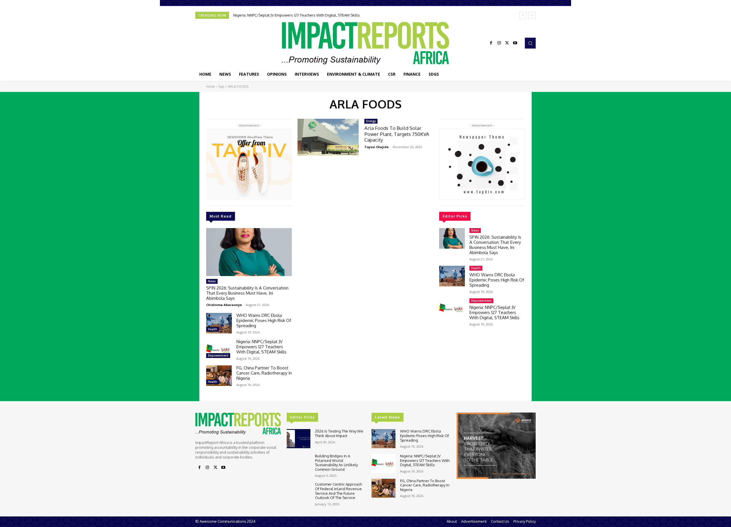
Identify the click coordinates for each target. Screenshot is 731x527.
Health (212, 329)
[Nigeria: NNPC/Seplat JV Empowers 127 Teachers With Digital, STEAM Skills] (219, 349)
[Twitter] (507, 43)
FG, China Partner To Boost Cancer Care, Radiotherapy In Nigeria (264, 373)
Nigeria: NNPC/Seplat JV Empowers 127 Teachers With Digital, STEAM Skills (296, 15)
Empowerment (218, 355)
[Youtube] (515, 43)
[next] (532, 15)
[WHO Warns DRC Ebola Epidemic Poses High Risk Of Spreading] (219, 323)
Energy (371, 121)
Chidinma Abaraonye (224, 305)
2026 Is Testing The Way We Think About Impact (339, 433)
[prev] (523, 15)
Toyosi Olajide (376, 147)
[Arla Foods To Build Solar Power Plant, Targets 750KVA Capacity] (328, 137)
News (212, 281)
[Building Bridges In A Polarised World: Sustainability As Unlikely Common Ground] (298, 463)
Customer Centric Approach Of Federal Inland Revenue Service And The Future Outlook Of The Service (338, 491)
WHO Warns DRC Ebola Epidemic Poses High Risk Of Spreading (263, 320)
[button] (530, 43)
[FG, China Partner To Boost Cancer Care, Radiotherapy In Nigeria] (219, 375)
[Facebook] (491, 43)
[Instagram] (499, 43)
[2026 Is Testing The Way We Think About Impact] (298, 438)
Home (210, 86)
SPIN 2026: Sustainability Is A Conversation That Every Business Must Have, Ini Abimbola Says (247, 293)
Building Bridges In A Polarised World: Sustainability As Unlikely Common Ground (336, 463)
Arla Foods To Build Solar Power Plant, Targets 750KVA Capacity (396, 134)
